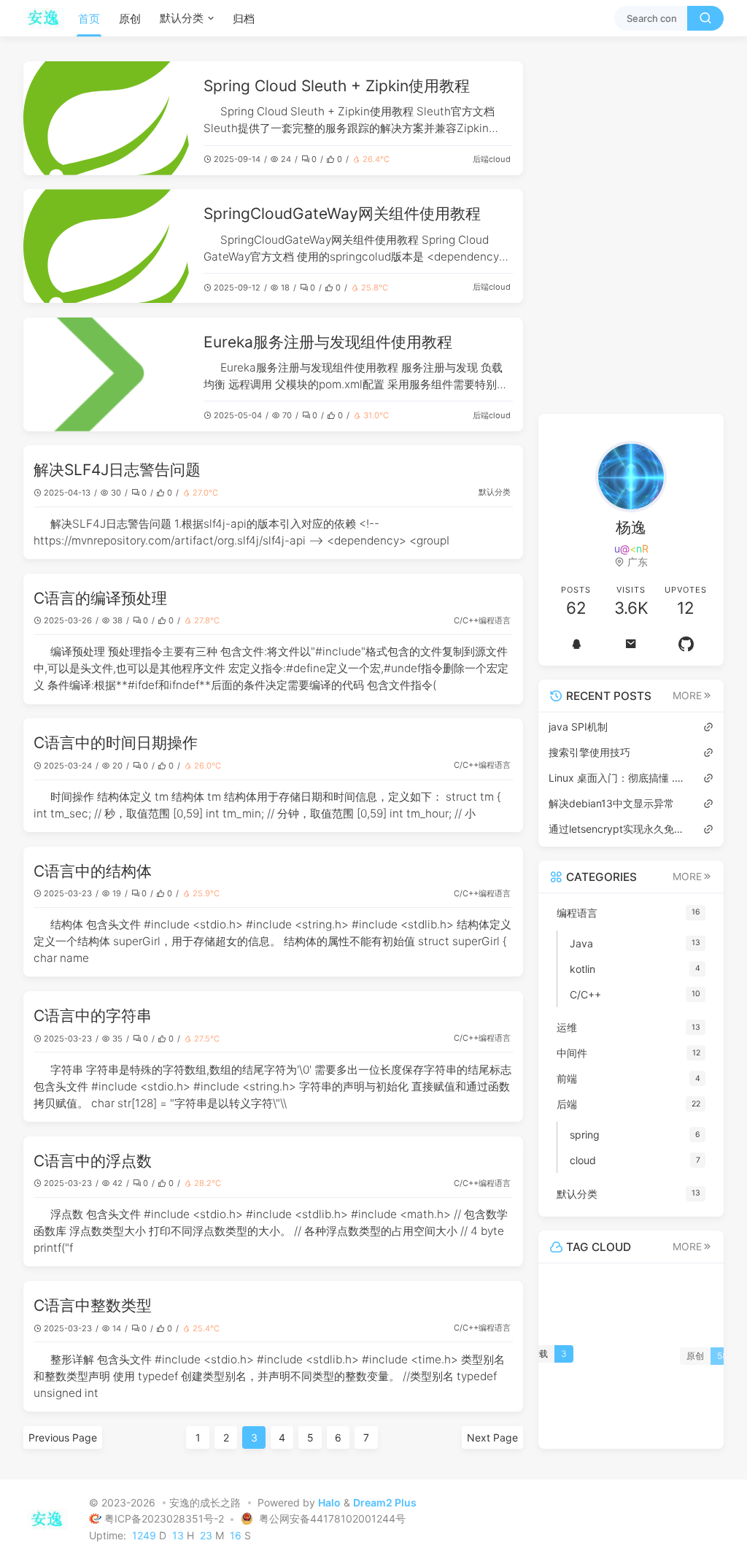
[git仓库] (686, 643)
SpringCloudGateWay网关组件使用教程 (342, 213)
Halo (329, 1502)
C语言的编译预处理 (100, 598)
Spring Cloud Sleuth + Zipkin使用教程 (337, 86)
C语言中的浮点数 (93, 1161)
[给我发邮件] (631, 643)
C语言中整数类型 (93, 1305)
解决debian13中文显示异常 (611, 803)
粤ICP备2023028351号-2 (165, 1518)
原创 (130, 19)
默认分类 (182, 18)
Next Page (492, 1437)
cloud (500, 159)
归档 (244, 19)
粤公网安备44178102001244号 (331, 1518)
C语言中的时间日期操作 (116, 743)
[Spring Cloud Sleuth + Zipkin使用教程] (108, 118)
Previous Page (62, 1437)
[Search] (705, 18)
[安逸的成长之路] (47, 18)
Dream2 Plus (385, 1502)
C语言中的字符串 (93, 1015)
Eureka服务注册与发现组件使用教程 (328, 342)
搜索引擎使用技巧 (589, 752)
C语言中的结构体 (93, 871)
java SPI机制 (578, 726)
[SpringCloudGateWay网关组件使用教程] (108, 246)
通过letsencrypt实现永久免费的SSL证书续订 (619, 829)
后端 (481, 159)
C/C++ (466, 620)
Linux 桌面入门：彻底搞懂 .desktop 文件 (619, 777)
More (687, 695)
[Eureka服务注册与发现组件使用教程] (108, 374)
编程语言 (495, 620)
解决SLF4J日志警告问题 (117, 470)
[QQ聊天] (576, 643)
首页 (89, 19)
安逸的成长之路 (205, 1502)
